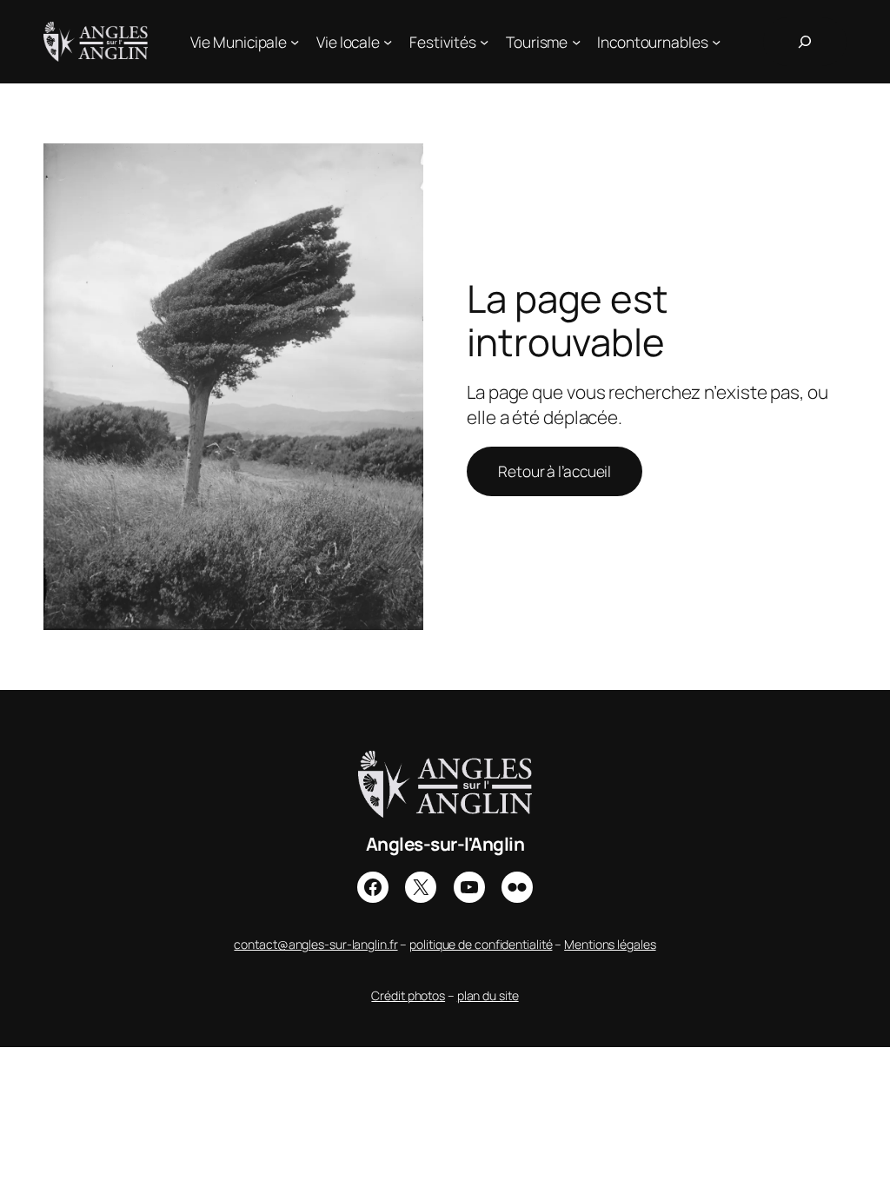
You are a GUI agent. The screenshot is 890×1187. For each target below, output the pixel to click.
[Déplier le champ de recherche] (805, 41)
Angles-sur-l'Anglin (445, 844)
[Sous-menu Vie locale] (387, 41)
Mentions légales (609, 944)
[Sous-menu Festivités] (484, 41)
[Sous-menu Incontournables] (716, 41)
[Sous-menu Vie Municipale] (294, 41)
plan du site (488, 995)
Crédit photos (408, 995)
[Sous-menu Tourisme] (576, 41)
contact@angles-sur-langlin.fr (315, 944)
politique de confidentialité (480, 944)
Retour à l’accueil (554, 471)
